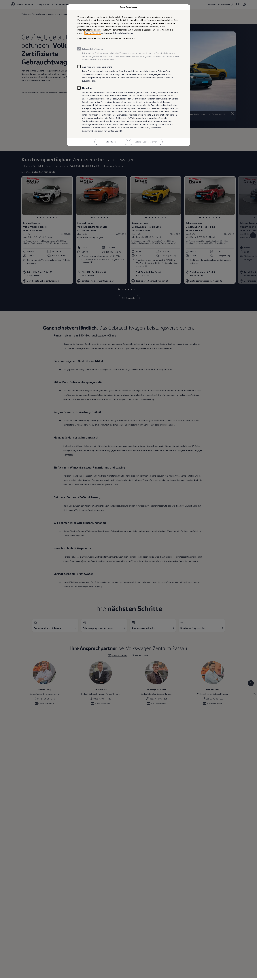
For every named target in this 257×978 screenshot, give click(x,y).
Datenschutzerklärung (123, 33)
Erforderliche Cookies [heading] (92, 49)
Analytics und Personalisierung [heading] (97, 66)
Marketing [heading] (87, 88)
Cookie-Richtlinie (93, 33)
